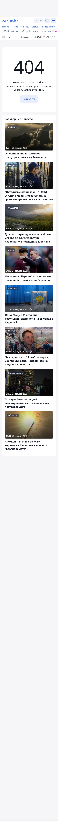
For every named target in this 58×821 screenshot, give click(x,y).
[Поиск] (47, 20)
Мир (16, 26)
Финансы (24, 26)
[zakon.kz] (10, 20)
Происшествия (48, 26)
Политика (7, 26)
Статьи (35, 26)
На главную (29, 98)
